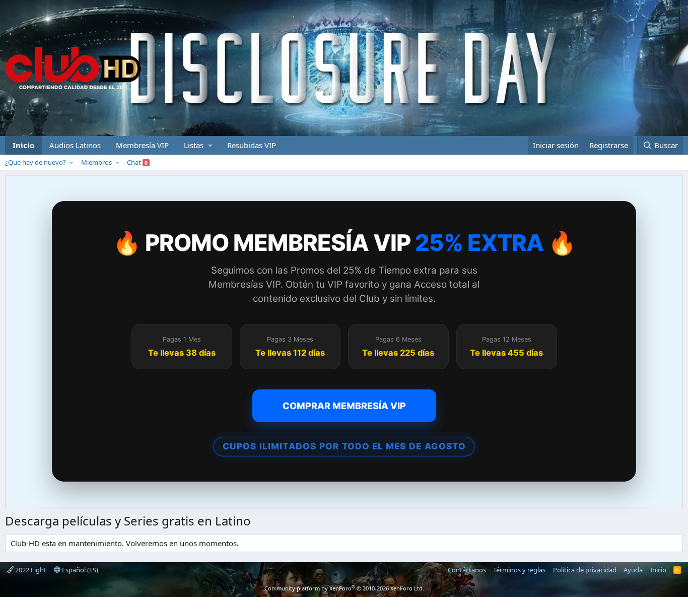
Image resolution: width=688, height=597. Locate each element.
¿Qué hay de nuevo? (35, 162)
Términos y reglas (519, 569)
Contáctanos (467, 569)
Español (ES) (79, 569)
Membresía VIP (142, 145)
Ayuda (633, 569)
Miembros (96, 162)
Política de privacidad (584, 569)
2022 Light (30, 569)
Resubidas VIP (251, 145)
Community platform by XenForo (344, 588)
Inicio (23, 145)
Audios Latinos (75, 145)
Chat (137, 162)
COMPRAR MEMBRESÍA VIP (344, 406)
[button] (198, 145)
